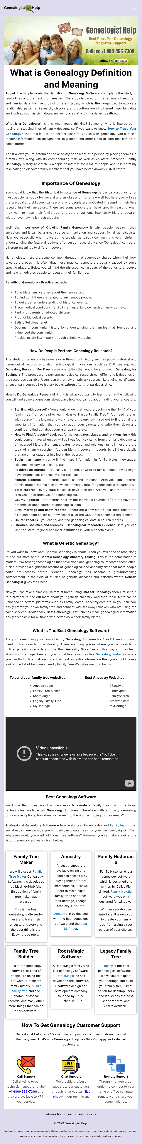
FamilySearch (119, 825)
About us (91, 1114)
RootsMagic (65, 976)
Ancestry (60, 913)
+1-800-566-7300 (23, 1091)
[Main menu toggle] (134, 8)
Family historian (122, 891)
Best (61, 649)
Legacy (107, 966)
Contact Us (70, 1114)
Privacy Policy (53, 1114)
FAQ (81, 1114)
